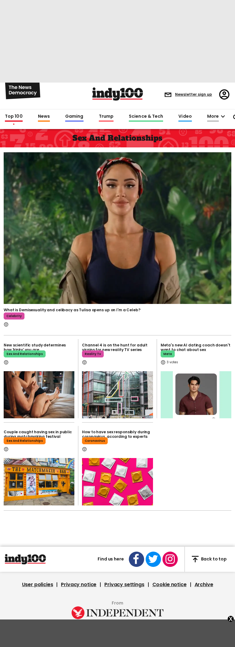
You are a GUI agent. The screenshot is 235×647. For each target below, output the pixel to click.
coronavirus (95, 440)
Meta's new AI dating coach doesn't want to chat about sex (195, 347)
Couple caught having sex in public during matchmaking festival (38, 434)
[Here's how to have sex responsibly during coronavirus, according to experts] (117, 481)
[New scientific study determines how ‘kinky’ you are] (39, 394)
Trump (106, 116)
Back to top (214, 559)
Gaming (74, 116)
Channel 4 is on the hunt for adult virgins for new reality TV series (114, 347)
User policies (37, 585)
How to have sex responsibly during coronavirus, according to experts (116, 434)
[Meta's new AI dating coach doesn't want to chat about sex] (196, 394)
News (44, 116)
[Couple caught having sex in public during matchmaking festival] (39, 481)
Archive (204, 585)
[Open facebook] (136, 559)
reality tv (93, 354)
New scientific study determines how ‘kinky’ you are (35, 347)
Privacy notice (78, 585)
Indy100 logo (117, 94)
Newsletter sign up (193, 94)
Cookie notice (169, 585)
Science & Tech (146, 116)
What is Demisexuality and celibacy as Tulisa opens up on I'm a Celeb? (72, 309)
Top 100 (14, 116)
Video (185, 116)
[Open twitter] (153, 559)
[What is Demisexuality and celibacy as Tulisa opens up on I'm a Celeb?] (117, 227)
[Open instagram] (170, 559)
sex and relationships (24, 354)
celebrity (14, 316)
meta (167, 354)
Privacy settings (124, 585)
